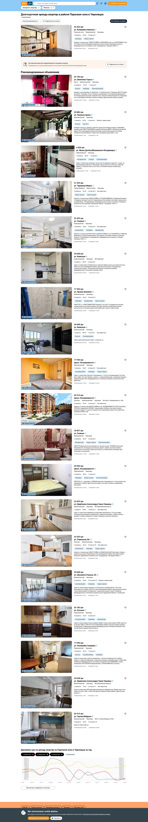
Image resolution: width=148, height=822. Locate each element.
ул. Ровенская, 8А (82, 539)
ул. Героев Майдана (83, 716)
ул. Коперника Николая (84, 30)
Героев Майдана (79, 188)
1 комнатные (27, 754)
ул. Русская (79, 610)
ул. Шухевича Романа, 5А (85, 575)
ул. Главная (79, 221)
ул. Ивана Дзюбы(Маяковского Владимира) (95, 150)
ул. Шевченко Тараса (83, 79)
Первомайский (90, 32)
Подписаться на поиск (52, 21)
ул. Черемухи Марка (83, 186)
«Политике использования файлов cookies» (96, 814)
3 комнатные (56, 754)
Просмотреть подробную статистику (38, 788)
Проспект (77, 400)
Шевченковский (85, 82)
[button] (105, 3)
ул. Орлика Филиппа (83, 292)
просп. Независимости (84, 363)
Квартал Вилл (91, 188)
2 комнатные (41, 754)
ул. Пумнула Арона (82, 115)
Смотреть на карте (119, 21)
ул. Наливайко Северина (85, 646)
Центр (76, 82)
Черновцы (100, 32)
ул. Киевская (80, 256)
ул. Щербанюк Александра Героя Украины (93, 504)
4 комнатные (70, 754)
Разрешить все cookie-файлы (38, 818)
